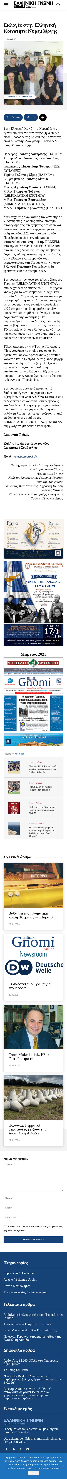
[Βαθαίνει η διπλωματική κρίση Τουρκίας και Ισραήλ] (33, 885)
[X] (21, 1449)
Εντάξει (33, 1473)
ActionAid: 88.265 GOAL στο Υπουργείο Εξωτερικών (31, 1362)
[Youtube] (27, 1449)
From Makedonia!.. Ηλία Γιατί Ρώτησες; (29, 1056)
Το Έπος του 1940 (16, 1370)
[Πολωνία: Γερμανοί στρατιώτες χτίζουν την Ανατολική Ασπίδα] (33, 1097)
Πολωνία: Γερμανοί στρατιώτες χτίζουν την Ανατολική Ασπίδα (27, 1129)
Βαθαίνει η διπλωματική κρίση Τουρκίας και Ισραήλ (31, 915)
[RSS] (14, 1449)
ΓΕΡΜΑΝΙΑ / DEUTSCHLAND (20, 97)
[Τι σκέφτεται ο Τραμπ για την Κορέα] (33, 956)
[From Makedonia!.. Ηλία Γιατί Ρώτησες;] (33, 1027)
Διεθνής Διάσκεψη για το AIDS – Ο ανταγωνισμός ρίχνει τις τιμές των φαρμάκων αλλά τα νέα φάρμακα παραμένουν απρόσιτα (27, 1393)
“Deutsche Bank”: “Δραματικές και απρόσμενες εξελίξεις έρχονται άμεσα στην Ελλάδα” (33, 1379)
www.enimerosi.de (24, 456)
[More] (43, 117)
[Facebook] (7, 1449)
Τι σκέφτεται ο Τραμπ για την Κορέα (30, 986)
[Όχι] (62, 1466)
